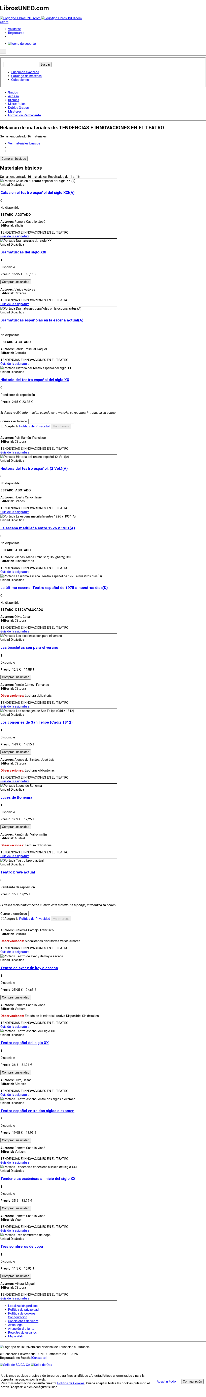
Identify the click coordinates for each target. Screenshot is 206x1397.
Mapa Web (15, 1336)
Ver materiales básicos (24, 143)
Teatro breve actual (17, 872)
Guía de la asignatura (14, 236)
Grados (13, 92)
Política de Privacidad (34, 426)
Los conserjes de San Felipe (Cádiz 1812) (36, 722)
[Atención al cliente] (22, 44)
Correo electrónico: (14, 421)
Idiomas (13, 100)
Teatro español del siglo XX (24, 1043)
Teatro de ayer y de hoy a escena (29, 968)
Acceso (13, 96)
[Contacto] (38, 1358)
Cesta (4, 22)
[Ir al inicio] (41, 18)
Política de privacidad (23, 1310)
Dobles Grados (18, 108)
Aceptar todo (166, 1381)
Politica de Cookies (70, 1383)
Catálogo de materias (26, 76)
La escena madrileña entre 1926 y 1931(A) (37, 528)
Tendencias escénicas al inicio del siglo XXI (38, 1178)
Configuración (17, 1317)
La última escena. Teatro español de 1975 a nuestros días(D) (54, 588)
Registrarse (16, 33)
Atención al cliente (21, 1329)
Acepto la (27, 426)
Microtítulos (17, 104)
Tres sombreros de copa (21, 1246)
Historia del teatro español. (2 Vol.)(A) (34, 468)
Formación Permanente (24, 115)
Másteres (15, 111)
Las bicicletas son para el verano (29, 647)
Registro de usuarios (22, 1332)
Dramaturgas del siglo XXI (23, 252)
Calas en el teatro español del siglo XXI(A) (37, 192)
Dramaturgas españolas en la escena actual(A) (41, 320)
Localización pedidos (23, 1306)
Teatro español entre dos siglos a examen (37, 1111)
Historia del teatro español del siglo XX (34, 380)
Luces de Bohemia (16, 797)
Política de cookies (21, 1313)
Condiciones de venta (23, 1321)
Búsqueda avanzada (25, 72)
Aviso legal (15, 1325)
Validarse (14, 29)
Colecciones (20, 80)
